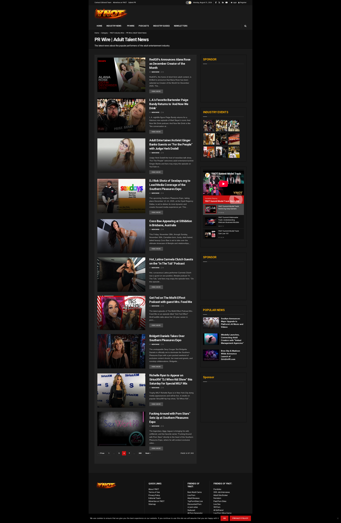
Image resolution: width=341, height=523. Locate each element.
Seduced (191, 510)
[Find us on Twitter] (219, 2)
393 (140, 453)
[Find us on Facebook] (215, 2)
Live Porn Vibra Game (223, 513)
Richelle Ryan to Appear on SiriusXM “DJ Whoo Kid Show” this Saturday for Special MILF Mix (170, 379)
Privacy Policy (154, 495)
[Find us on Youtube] (227, 2)
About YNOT (154, 489)
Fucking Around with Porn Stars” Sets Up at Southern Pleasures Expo (169, 418)
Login (234, 2)
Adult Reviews (194, 498)
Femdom (217, 498)
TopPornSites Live (195, 501)
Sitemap (152, 504)
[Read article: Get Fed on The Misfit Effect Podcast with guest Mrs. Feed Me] (121, 313)
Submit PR (132, 2)
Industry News (113, 26)
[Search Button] (245, 26)
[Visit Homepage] (111, 14)
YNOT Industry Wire (117, 33)
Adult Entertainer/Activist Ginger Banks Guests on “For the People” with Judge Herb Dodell (170, 144)
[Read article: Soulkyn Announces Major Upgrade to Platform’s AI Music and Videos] (211, 323)
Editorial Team (155, 498)
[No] (337, 518)
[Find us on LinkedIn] (223, 2)
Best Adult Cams (195, 492)
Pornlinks (217, 489)
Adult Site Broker (221, 495)
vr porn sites (193, 507)
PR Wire (130, 26)
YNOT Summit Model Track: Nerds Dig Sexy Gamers (228, 201)
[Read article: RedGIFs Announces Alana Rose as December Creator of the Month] (121, 75)
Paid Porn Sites (220, 501)
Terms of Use (154, 492)
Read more (157, 90)
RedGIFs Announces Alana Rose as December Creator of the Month (169, 63)
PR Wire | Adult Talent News (136, 33)
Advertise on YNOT (120, 2)
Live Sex (217, 504)
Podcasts (144, 26)
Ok (224, 518)
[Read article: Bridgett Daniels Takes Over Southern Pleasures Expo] (121, 351)
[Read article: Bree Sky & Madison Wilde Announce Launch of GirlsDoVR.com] (211, 355)
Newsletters (180, 26)
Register (243, 2)
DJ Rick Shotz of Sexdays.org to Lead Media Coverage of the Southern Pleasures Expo (169, 185)
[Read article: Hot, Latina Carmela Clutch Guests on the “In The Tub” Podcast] (121, 274)
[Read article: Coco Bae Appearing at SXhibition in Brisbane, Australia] (121, 236)
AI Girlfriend (218, 510)
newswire (155, 72)
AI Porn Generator (195, 513)
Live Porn (191, 495)
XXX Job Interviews (222, 492)
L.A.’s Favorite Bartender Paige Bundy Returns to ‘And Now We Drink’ (168, 104)
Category (104, 33)
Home (99, 26)
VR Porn (217, 507)
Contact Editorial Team (103, 2)
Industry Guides (161, 26)
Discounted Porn (194, 504)
